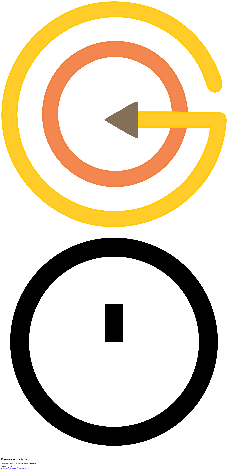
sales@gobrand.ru (23, 468)
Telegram (5, 468)
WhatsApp (13, 468)
